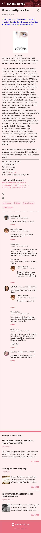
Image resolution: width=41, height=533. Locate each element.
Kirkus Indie (13, 172)
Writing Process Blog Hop (14, 468)
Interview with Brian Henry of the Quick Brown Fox (17, 495)
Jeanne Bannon (28, 203)
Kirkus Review (8, 207)
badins (25, 529)
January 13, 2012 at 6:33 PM (20, 218)
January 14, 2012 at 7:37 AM (26, 269)
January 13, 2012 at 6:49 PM (20, 231)
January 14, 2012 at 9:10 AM (26, 298)
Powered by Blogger (21, 525)
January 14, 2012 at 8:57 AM (27, 287)
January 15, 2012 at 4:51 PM (20, 331)
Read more (35, 462)
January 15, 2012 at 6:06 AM (20, 314)
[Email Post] (3, 199)
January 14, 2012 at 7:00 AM (20, 246)
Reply (12, 225)
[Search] (38, 4)
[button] (38, 10)
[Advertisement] (20, 412)
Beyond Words (16, 3)
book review (7, 203)
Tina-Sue (13, 352)
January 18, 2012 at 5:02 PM (26, 352)
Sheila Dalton (15, 312)
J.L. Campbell (15, 216)
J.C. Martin (14, 287)
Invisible (17, 203)
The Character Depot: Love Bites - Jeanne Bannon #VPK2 (18, 441)
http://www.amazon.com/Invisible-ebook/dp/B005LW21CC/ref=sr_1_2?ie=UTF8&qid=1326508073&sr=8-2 (15, 185)
